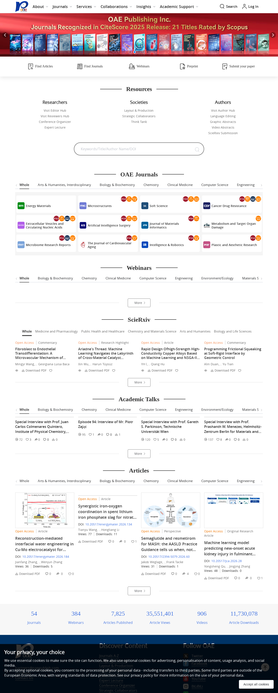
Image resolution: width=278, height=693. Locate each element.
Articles (139, 585)
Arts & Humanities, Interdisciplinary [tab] (64, 185)
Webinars (139, 267)
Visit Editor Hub (55, 110)
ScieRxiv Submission (223, 133)
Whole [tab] (24, 185)
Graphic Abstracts (223, 122)
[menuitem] (40, 6)
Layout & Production (139, 110)
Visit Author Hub (223, 110)
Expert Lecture (55, 127)
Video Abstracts (223, 127)
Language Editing (223, 116)
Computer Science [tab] (214, 185)
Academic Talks (139, 481)
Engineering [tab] (246, 185)
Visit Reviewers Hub (55, 116)
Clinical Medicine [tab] (180, 185)
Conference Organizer (55, 122)
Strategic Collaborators (139, 116)
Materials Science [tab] (255, 278)
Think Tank (139, 122)
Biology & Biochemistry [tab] (117, 185)
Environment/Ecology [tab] (217, 278)
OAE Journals (139, 174)
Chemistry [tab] (151, 185)
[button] (130, 52)
